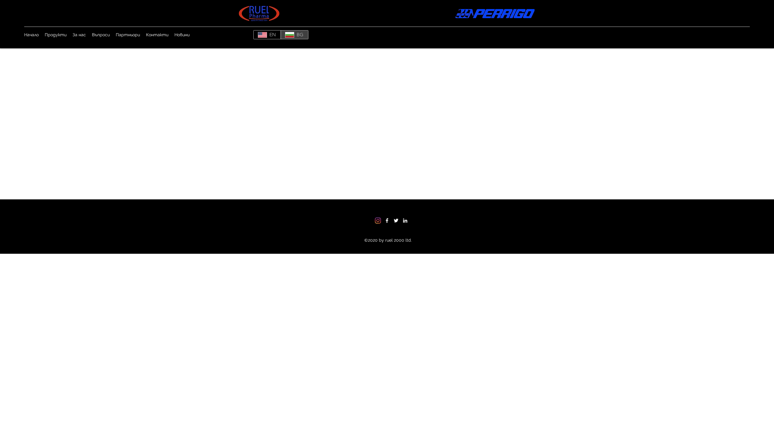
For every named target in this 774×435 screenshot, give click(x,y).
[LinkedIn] (405, 221)
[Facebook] (387, 221)
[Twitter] (396, 221)
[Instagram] (378, 221)
